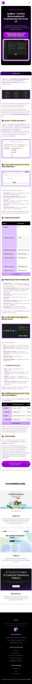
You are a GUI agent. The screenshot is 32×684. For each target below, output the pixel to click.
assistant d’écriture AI (18, 79)
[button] (29, 3)
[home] (3, 2)
